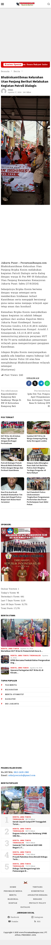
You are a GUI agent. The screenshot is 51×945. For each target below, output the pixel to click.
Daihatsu (10, 699)
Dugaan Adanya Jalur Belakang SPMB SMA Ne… (30, 834)
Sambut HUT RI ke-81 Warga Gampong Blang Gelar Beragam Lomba (37, 438)
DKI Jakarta (12, 703)
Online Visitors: (9, 589)
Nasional (13, 899)
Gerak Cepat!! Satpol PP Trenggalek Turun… (29, 823)
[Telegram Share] (41, 383)
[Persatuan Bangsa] (25, 4)
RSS (38, 921)
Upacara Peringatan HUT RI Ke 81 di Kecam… (26, 671)
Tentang (37, 887)
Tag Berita (11, 685)
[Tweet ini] (35, 383)
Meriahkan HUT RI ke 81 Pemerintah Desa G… (22, 651)
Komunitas (37, 891)
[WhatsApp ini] (47, 383)
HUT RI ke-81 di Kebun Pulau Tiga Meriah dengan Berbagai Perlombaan (10, 440)
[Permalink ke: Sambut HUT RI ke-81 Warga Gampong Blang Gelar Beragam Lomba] (38, 427)
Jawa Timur (13, 648)
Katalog (25, 907)
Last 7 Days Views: (11, 600)
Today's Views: (9, 593)
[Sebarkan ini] (29, 383)
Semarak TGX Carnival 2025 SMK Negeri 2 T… (27, 846)
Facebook (15, 917)
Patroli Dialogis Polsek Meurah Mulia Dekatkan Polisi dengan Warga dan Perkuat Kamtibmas (12, 466)
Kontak (13, 903)
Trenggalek (35, 655)
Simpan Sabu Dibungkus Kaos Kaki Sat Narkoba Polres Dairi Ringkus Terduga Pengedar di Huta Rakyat (37, 468)
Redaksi (37, 899)
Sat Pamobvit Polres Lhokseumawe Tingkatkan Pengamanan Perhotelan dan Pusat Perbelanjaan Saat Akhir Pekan (38, 498)
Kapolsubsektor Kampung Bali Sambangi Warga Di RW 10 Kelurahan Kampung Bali (11, 398)
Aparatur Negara (37, 895)
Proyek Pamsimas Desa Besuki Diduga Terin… (30, 858)
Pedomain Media (13, 891)
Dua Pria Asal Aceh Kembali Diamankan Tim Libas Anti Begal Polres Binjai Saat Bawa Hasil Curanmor (11, 497)
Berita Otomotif (14, 694)
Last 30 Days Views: (11, 604)
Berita (4, 648)
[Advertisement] (25, 34)
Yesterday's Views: (10, 597)
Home (13, 887)
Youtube (14, 921)
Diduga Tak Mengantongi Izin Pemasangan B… (26, 869)
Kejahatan (11, 689)
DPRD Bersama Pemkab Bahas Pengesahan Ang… (30, 661)
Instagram (38, 917)
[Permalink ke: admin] (3, 91)
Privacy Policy (37, 903)
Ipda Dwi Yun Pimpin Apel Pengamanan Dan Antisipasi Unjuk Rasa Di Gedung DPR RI (38, 398)
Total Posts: (7, 608)
